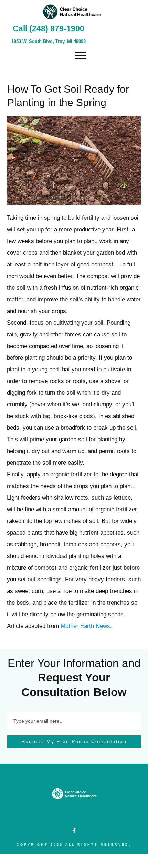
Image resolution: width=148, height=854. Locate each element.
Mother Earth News (85, 626)
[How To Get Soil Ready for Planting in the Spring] (74, 160)
